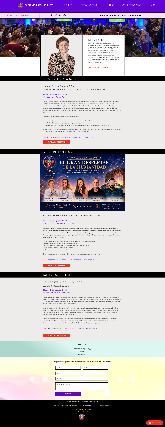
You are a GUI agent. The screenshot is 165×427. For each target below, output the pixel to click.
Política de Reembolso (72, 405)
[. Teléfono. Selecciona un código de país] (58, 379)
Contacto (108, 405)
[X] (55, 15)
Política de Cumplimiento (85, 405)
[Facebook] (51, 15)
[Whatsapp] (64, 15)
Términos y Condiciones (98, 405)
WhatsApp (82, 354)
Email (82, 351)
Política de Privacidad (60, 405)
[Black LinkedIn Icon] (60, 15)
